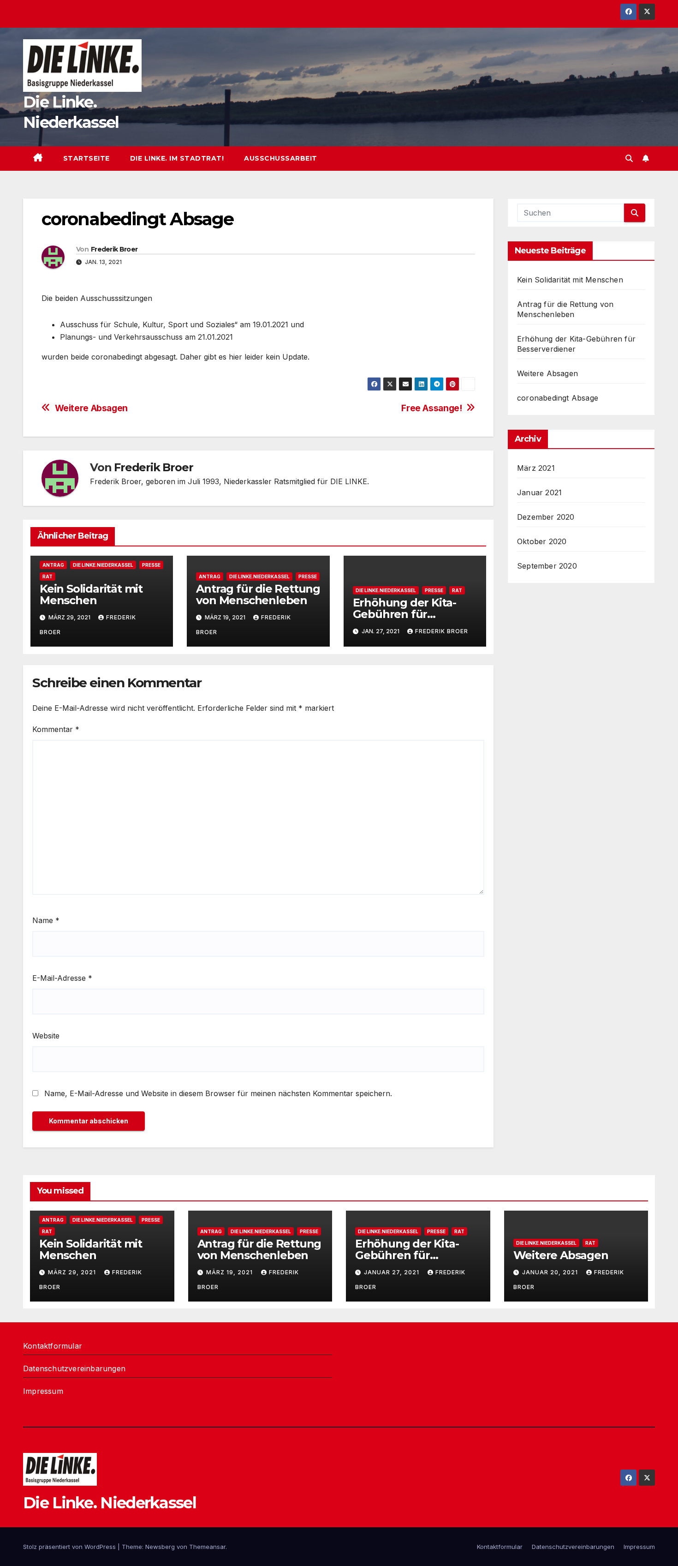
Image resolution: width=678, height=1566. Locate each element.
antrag (53, 565)
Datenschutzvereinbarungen (74, 1368)
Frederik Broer (114, 249)
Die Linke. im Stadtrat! (177, 158)
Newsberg (160, 1546)
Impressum (43, 1391)
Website (45, 1035)
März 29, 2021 (73, 1272)
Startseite (86, 158)
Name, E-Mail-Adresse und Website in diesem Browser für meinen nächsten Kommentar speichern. (218, 1093)
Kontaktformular (52, 1345)
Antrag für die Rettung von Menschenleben (258, 594)
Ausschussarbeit (280, 158)
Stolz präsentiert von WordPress (70, 1546)
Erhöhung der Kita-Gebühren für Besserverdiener (404, 614)
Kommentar (55, 729)
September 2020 (547, 565)
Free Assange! (431, 408)
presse (151, 565)
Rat (47, 576)
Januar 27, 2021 (392, 1272)
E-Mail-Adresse (62, 978)
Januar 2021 (539, 492)
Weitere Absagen (91, 408)
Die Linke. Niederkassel (109, 1502)
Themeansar (207, 1546)
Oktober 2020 (541, 541)
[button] (629, 158)
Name (45, 920)
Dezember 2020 (546, 517)
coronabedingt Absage (557, 397)
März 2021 (536, 468)
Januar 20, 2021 (551, 1272)
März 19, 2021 (230, 1272)
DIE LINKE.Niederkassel (103, 565)
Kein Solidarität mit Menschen (91, 594)
